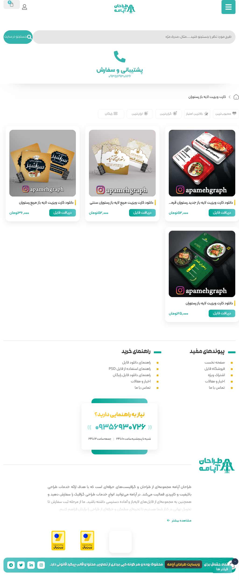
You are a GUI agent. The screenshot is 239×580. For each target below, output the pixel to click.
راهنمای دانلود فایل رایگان (132, 375)
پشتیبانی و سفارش (119, 69)
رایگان (108, 113)
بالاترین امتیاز (194, 113)
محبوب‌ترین (223, 113)
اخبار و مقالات (215, 381)
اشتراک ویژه (216, 375)
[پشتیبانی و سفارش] (119, 56)
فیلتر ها (222, 569)
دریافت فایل (222, 212)
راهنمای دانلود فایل (136, 362)
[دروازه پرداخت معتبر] (87, 540)
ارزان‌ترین (137, 113)
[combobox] (134, 37)
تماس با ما (217, 387)
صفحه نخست (214, 362)
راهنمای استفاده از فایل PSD (130, 368)
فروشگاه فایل (214, 368)
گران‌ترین (166, 113)
